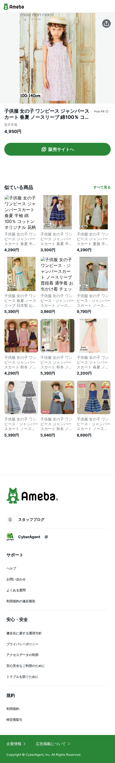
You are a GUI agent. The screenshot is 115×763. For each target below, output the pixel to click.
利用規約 (12, 709)
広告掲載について (51, 743)
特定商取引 (14, 720)
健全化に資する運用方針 (24, 633)
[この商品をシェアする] (106, 23)
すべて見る (102, 187)
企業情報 (13, 743)
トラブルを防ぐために (22, 677)
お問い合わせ (16, 579)
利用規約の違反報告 (20, 601)
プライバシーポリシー (22, 644)
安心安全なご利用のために (25, 666)
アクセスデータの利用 (22, 655)
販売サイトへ (61, 149)
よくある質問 (16, 590)
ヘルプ (11, 568)
